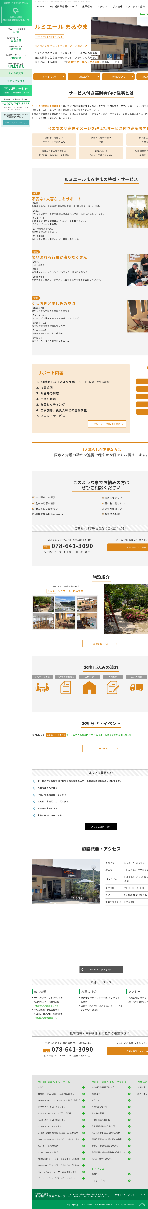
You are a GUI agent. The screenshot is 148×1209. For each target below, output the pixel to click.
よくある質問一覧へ (101, 826)
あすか (49, 1126)
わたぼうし (56, 1093)
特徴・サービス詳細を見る (107, 424)
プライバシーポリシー (126, 1195)
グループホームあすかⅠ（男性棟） (59, 1158)
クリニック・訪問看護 (16, 31)
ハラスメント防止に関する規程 (106, 1132)
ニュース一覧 (101, 748)
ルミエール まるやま (56, 735)
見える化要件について (102, 1158)
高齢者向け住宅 (16, 48)
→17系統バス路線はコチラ (46, 1005)
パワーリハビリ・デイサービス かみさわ (56, 1178)
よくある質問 (15, 73)
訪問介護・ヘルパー (16, 39)
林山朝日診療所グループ (63, 6)
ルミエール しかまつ (58, 1132)
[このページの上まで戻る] (142, 1204)
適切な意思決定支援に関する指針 (107, 1139)
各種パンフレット (100, 1106)
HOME (41, 6)
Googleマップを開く (101, 969)
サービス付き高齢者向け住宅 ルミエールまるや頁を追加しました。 (100, 734)
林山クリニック (45, 1087)
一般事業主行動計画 (101, 1119)
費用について (118, 76)
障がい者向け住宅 (16, 65)
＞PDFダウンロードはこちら (16, 122)
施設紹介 (87, 6)
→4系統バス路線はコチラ (45, 1017)
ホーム (142, 14)
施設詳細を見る (101, 643)
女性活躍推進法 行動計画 (103, 1126)
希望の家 (48, 1145)
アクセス (103, 6)
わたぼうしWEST (59, 1100)
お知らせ (96, 1174)
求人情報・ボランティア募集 (129, 6)
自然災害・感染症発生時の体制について (110, 1152)
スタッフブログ (16, 81)
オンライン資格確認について (105, 1145)
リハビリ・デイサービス (15, 57)
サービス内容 (50, 76)
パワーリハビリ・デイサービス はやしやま (57, 1171)
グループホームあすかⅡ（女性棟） (59, 1165)
